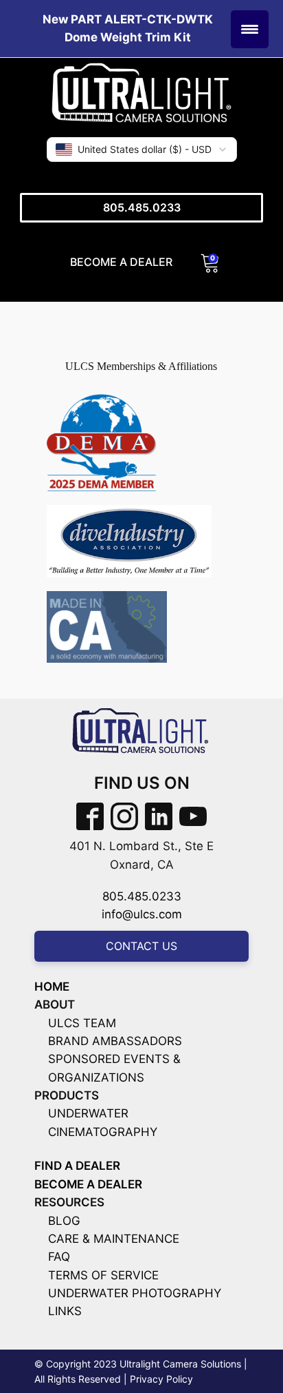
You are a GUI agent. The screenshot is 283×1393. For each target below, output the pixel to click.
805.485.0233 (142, 207)
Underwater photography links (134, 1302)
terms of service (103, 1275)
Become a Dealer (121, 262)
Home (51, 986)
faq (59, 1256)
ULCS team (82, 1023)
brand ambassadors (115, 1041)
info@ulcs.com (142, 914)
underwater (88, 1113)
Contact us (141, 946)
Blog (64, 1221)
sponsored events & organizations (114, 1068)
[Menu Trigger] (250, 29)
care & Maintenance (113, 1239)
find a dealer (77, 1166)
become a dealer (88, 1184)
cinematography (102, 1132)
